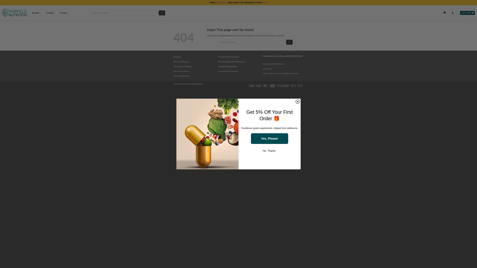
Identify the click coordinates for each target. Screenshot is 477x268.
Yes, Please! (269, 138)
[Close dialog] (298, 102)
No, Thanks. (269, 150)
